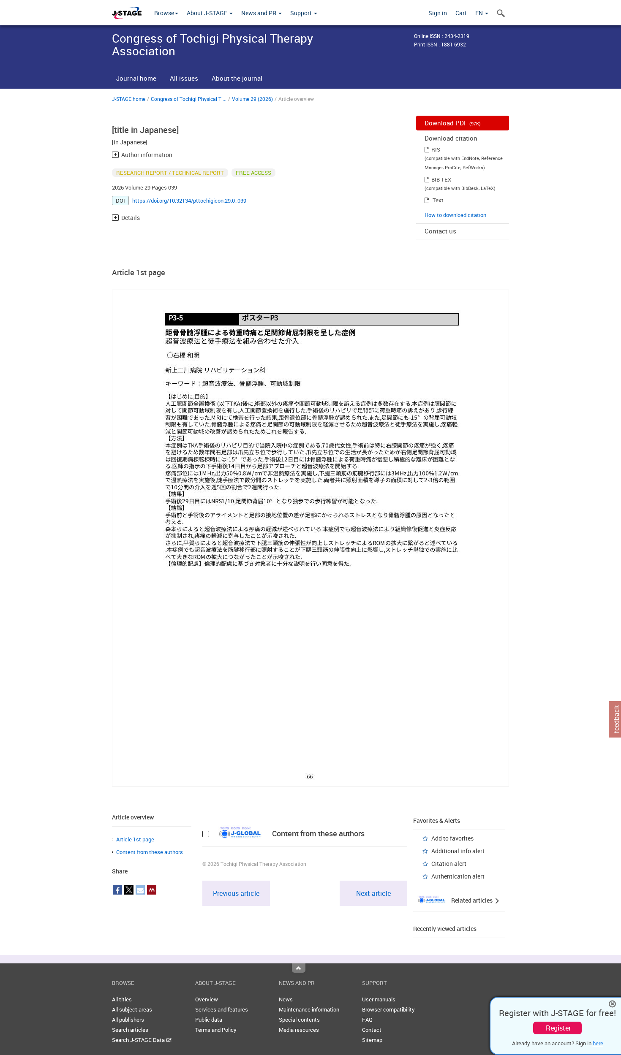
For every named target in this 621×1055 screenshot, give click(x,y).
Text (438, 200)
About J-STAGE (208, 13)
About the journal (237, 78)
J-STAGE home (128, 98)
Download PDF (453, 123)
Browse (164, 13)
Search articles (130, 1029)
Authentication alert (458, 876)
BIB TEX (441, 179)
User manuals (378, 999)
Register (558, 1028)
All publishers (128, 1019)
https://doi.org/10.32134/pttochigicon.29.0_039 (189, 200)
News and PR (259, 13)
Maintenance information (309, 1009)
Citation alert (448, 864)
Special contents (299, 1019)
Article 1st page (135, 839)
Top (298, 968)
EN (479, 13)
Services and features (221, 1009)
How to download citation (455, 215)
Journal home (136, 78)
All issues (184, 78)
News (286, 999)
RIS (435, 149)
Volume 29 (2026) (252, 98)
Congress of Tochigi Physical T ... (188, 98)
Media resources (299, 1029)
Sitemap (372, 1040)
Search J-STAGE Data (139, 1040)
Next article (373, 893)
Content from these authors (149, 852)
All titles (122, 999)
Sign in (437, 13)
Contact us (440, 231)
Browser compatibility (388, 1009)
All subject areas (132, 1009)
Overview (206, 999)
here (598, 1043)
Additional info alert (458, 851)
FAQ (367, 1019)
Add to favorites (452, 838)
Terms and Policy (216, 1029)
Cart (461, 13)
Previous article (236, 893)
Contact (371, 1029)
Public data (208, 1019)
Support (301, 13)
